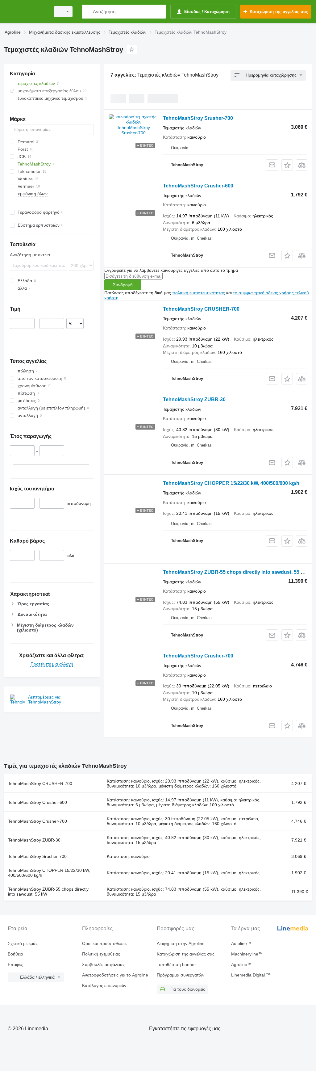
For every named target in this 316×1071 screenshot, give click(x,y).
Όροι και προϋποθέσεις (104, 943)
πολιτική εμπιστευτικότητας (198, 292)
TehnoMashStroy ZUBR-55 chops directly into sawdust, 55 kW (235, 572)
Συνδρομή (123, 284)
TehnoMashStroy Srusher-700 (198, 118)
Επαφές (15, 964)
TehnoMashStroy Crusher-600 (198, 185)
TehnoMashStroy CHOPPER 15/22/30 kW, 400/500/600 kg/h (231, 483)
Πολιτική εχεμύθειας (101, 953)
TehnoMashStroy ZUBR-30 (194, 399)
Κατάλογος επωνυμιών (104, 985)
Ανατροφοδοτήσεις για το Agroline (115, 974)
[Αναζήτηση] (88, 11)
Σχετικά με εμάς (23, 943)
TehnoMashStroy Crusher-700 (198, 655)
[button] (287, 165)
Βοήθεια (15, 953)
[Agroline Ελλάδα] (26, 12)
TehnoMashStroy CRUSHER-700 (201, 309)
